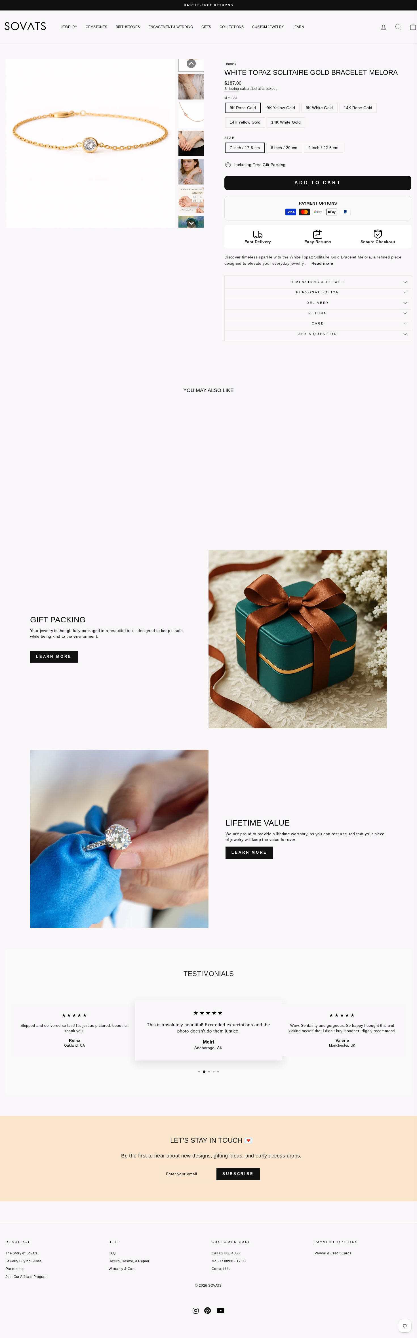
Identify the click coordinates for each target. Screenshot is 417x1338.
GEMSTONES (96, 27)
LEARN (298, 27)
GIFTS (206, 27)
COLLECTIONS (232, 27)
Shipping (231, 89)
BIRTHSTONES (128, 27)
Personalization (317, 292)
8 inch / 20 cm (284, 147)
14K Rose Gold (358, 107)
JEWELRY (69, 27)
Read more (322, 263)
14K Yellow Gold (245, 122)
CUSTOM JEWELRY (268, 27)
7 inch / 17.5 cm (245, 147)
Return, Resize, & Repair (129, 1261)
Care (318, 323)
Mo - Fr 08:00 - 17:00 (229, 1261)
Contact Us (221, 1269)
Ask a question (317, 334)
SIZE (229, 137)
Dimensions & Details (317, 282)
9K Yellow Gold (281, 107)
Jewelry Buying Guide (23, 1261)
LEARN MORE (54, 656)
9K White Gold (319, 107)
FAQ (112, 1253)
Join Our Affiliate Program (26, 1277)
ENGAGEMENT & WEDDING (170, 27)
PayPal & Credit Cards (333, 1253)
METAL (231, 97)
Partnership (15, 1269)
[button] (191, 63)
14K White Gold (286, 122)
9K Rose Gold (243, 107)
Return (317, 313)
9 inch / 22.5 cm (323, 147)
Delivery (318, 302)
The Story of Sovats (21, 1253)
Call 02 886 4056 (226, 1253)
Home (229, 64)
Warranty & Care (122, 1269)
